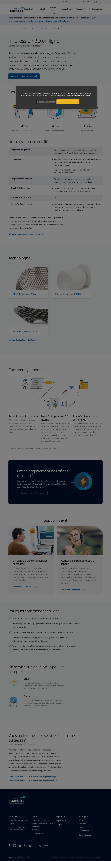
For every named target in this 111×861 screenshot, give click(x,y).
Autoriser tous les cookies (68, 102)
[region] (56, 97)
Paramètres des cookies (46, 102)
